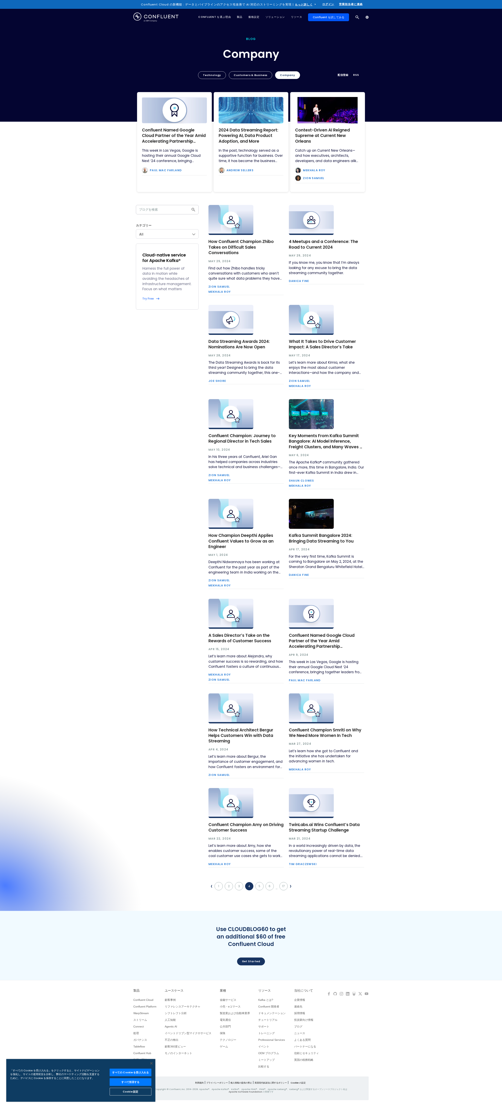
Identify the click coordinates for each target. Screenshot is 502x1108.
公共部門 (225, 1026)
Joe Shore (217, 380)
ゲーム (224, 1046)
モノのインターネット (178, 1053)
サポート (263, 1026)
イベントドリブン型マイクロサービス (188, 1033)
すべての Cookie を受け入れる (130, 1072)
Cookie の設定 (298, 1082)
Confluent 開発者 (268, 1006)
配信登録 (343, 75)
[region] (80, 1080)
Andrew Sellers (240, 170)
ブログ (298, 1026)
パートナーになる (305, 1046)
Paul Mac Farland (166, 170)
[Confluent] (155, 17)
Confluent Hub (142, 1053)
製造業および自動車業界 (235, 1013)
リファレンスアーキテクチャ (182, 1006)
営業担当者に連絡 (351, 4)
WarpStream (141, 1013)
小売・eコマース (230, 1006)
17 (283, 886)
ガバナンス (140, 1039)
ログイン (328, 4)
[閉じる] (151, 1063)
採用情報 (299, 1013)
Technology (212, 75)
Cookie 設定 (130, 1092)
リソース (264, 990)
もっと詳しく (304, 4)
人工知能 (170, 1019)
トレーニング (266, 1033)
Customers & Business (250, 75)
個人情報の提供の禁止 (241, 1082)
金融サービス (228, 999)
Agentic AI (171, 1026)
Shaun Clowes (301, 480)
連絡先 (298, 1006)
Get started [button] (251, 961)
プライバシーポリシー (217, 1082)
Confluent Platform (144, 1006)
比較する (263, 1066)
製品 (136, 990)
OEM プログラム (268, 1053)
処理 (136, 1033)
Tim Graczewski (303, 864)
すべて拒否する (130, 1082)
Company (287, 75)
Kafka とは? (265, 999)
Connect (138, 1026)
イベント (263, 1046)
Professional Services (271, 1039)
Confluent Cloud (143, 999)
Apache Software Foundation (245, 1091)
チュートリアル (267, 1019)
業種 (223, 990)
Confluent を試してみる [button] (328, 17)
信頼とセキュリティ (306, 1053)
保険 (222, 1033)
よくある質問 (302, 1039)
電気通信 (225, 1019)
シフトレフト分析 (176, 1013)
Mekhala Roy (314, 170)
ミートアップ (266, 1059)
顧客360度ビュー (175, 1046)
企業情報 (299, 999)
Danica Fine (299, 281)
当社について (303, 990)
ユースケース (174, 990)
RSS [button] (356, 75)
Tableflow (139, 1046)
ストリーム (140, 1019)
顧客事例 (170, 999)
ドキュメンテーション (272, 1013)
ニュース (299, 1033)
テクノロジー (228, 1039)
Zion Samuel (313, 178)
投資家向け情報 (303, 1019)
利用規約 (199, 1082)
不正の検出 (171, 1039)
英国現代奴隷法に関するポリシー (271, 1082)
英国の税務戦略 (303, 1059)
